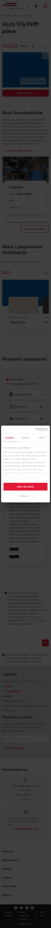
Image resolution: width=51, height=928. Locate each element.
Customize (24, 496)
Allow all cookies (25, 486)
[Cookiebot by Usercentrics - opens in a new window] (36, 430)
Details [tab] (25, 437)
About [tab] (42, 437)
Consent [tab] (9, 437)
